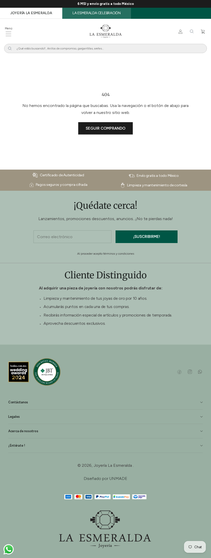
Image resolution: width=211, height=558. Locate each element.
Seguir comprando (105, 128)
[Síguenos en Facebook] (179, 372)
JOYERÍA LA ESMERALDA (31, 13)
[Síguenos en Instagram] (190, 372)
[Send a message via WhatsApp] (9, 549)
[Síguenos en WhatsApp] (200, 372)
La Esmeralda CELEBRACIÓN (96, 13)
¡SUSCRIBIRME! (146, 236)
